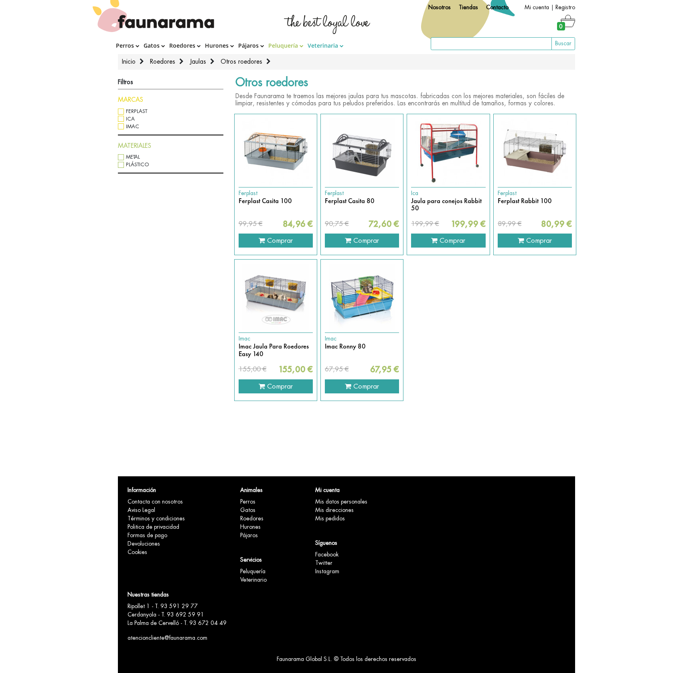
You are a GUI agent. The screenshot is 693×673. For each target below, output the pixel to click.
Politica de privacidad (153, 526)
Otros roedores (241, 62)
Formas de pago (147, 535)
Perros (126, 45)
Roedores (183, 45)
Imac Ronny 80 (345, 346)
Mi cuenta (537, 7)
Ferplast (136, 111)
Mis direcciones (334, 510)
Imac (132, 126)
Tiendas (468, 7)
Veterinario (253, 579)
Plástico (137, 164)
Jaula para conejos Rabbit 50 (446, 204)
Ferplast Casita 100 (265, 201)
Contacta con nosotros (155, 501)
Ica (130, 118)
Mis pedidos (330, 518)
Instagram (327, 571)
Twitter (323, 562)
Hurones (217, 45)
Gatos (152, 45)
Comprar (279, 240)
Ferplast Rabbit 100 (525, 201)
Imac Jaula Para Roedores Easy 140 (274, 350)
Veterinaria (324, 45)
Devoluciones (144, 543)
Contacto (497, 7)
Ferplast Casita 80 (350, 201)
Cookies (137, 552)
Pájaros (249, 45)
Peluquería (284, 45)
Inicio (129, 62)
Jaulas (198, 62)
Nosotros (439, 7)
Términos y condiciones (156, 518)
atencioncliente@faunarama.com (167, 637)
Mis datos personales (341, 501)
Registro (565, 7)
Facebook (326, 554)
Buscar (563, 43)
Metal (133, 156)
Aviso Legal (141, 510)
